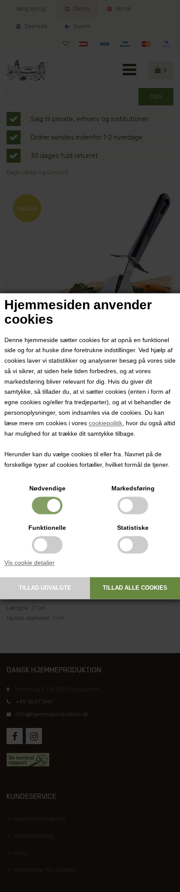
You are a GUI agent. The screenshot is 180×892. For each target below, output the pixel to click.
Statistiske (133, 527)
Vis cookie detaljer (29, 562)
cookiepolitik (105, 423)
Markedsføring (133, 488)
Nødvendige (47, 488)
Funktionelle (47, 527)
